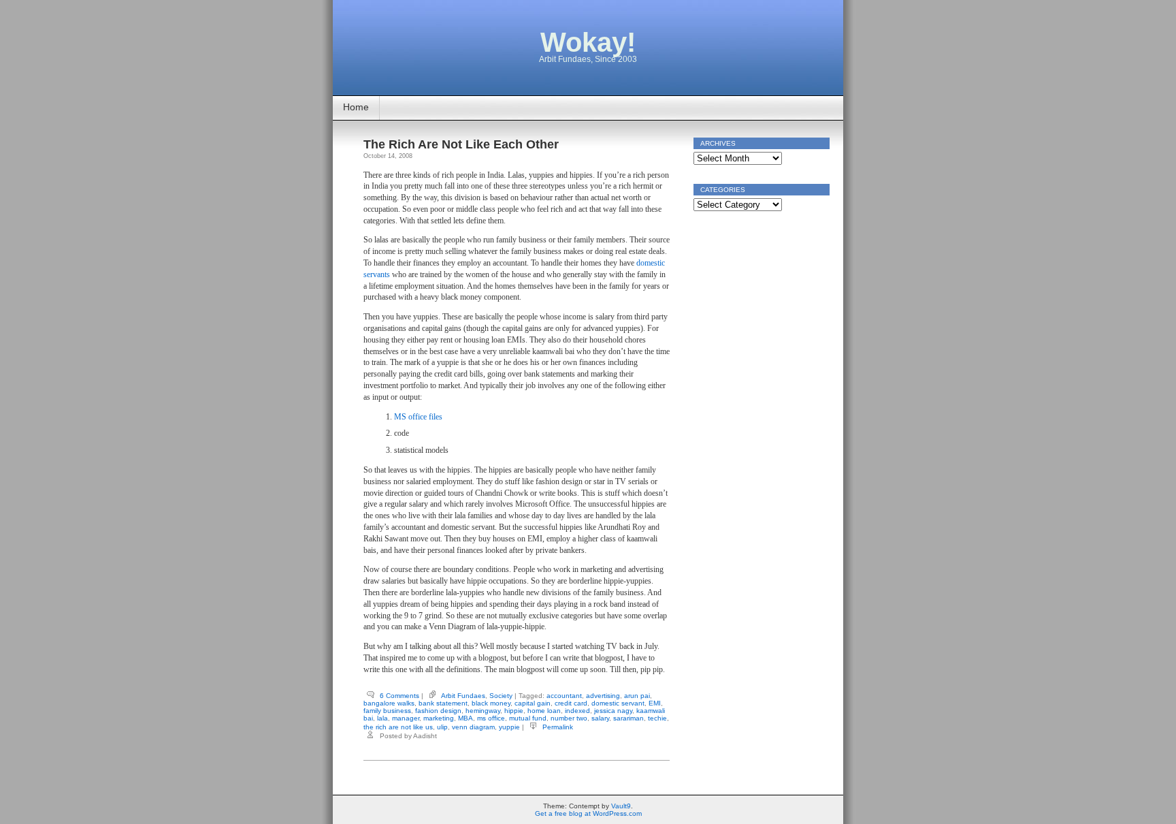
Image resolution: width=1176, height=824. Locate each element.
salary (600, 718)
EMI (655, 703)
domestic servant (617, 703)
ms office (491, 718)
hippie (513, 710)
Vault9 (621, 806)
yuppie (509, 727)
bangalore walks (388, 703)
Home (356, 106)
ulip (442, 727)
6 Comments (399, 695)
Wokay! (588, 42)
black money (491, 703)
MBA (465, 718)
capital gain (532, 703)
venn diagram (473, 727)
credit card (571, 703)
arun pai (637, 695)
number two (569, 718)
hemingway (483, 710)
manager (405, 718)
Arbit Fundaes (463, 695)
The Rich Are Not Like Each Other (461, 144)
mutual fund (527, 718)
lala (382, 718)
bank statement (443, 703)
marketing (438, 718)
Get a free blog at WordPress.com (588, 813)
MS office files (418, 417)
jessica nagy (613, 710)
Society (500, 695)
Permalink (557, 727)
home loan (544, 710)
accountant (564, 695)
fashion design (438, 710)
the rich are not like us (398, 727)
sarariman (628, 718)
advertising (603, 695)
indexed (577, 710)
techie (657, 718)
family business (387, 710)
